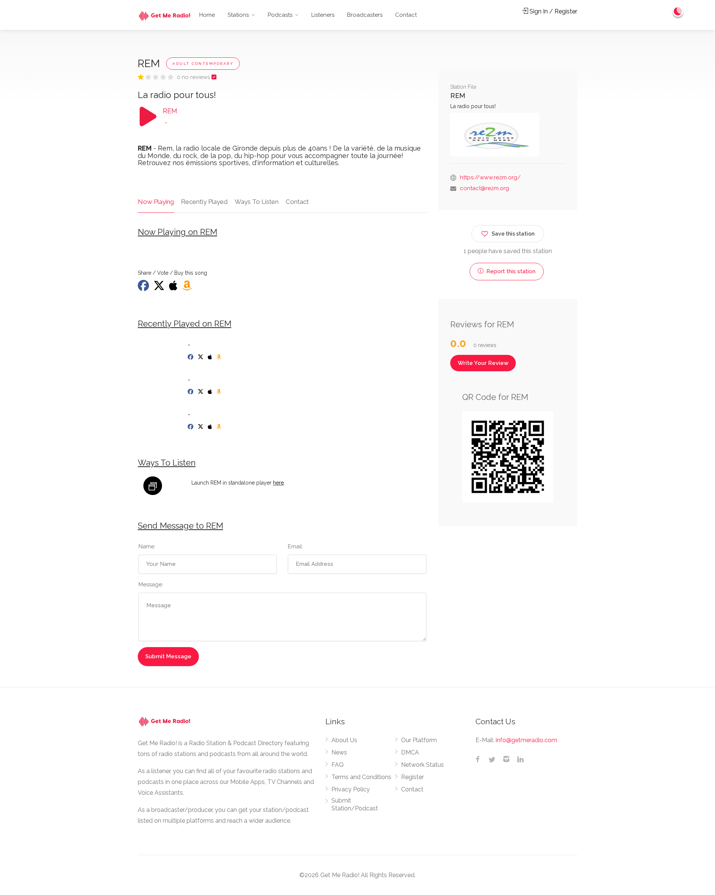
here (278, 483)
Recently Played (204, 201)
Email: (295, 546)
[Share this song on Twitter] (159, 287)
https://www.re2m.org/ (490, 177)
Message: (151, 584)
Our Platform (419, 740)
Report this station (510, 271)
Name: (147, 546)
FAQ (337, 764)
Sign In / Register (552, 11)
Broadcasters (364, 15)
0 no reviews (194, 77)
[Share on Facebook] (144, 287)
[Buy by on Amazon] (187, 287)
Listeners (322, 15)
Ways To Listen (257, 201)
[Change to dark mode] (678, 11)
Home (207, 15)
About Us (344, 740)
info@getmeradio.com (526, 740)
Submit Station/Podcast (354, 804)
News (339, 752)
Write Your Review (483, 363)
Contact (406, 15)
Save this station (513, 234)
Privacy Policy (350, 789)
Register (412, 777)
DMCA (410, 752)
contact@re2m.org (484, 188)
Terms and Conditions (361, 777)
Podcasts (280, 15)
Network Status (422, 764)
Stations (238, 15)
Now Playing (156, 201)
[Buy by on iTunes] (174, 287)
